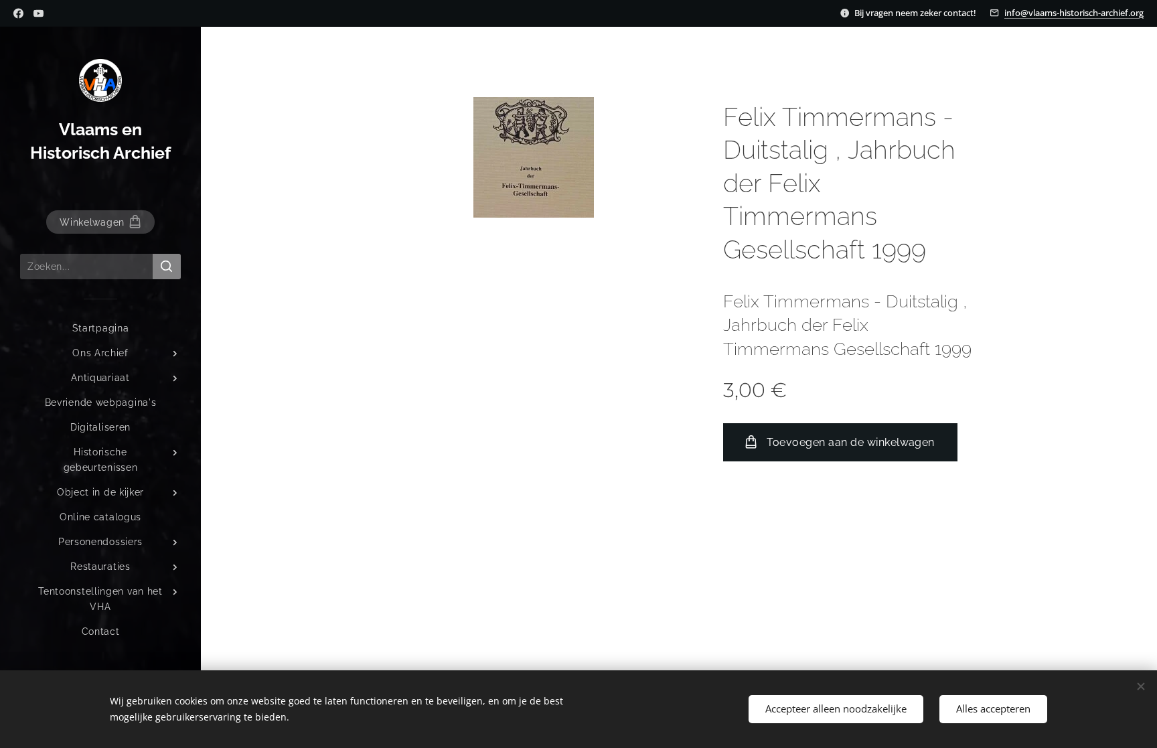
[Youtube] (38, 13)
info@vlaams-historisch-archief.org (1074, 13)
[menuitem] (100, 328)
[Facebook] (18, 13)
